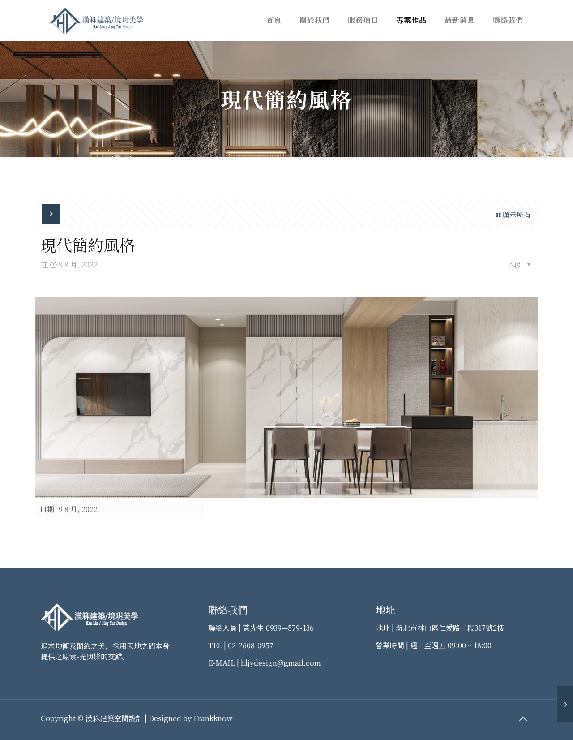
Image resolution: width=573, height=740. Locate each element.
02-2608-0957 (251, 645)
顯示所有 (516, 215)
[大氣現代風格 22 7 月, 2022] (565, 704)
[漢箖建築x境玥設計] (96, 20)
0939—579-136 (290, 628)
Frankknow (212, 718)
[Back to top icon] (522, 718)
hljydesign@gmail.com (281, 663)
